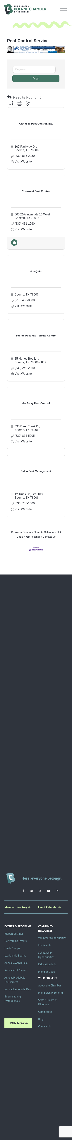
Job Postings (32, 536)
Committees (45, 1011)
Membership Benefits (50, 992)
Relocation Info (47, 964)
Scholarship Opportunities (46, 955)
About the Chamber (49, 985)
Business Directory (22, 532)
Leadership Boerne (15, 955)
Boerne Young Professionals (12, 999)
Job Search (44, 945)
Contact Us (49, 536)
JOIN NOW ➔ (18, 1023)
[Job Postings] (14, 244)
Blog (41, 1019)
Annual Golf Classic (15, 970)
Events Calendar (45, 532)
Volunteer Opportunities (52, 938)
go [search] (37, 78)
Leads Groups (12, 948)
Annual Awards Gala (16, 963)
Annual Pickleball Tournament (14, 980)
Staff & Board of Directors (47, 1002)
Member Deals (46, 971)
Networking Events (15, 941)
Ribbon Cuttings (13, 933)
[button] (9, 97)
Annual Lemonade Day (17, 989)
